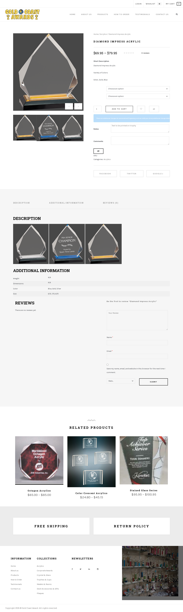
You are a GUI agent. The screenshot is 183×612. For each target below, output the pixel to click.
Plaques (40, 593)
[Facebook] (72, 569)
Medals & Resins (44, 584)
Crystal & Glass (44, 575)
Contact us (15, 589)
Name (110, 337)
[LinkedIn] (89, 569)
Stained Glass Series (143, 490)
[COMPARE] (154, 109)
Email (110, 351)
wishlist (153, 4)
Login (138, 4)
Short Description (101, 61)
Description (21, 203)
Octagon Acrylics (39, 490)
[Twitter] (80, 569)
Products (15, 575)
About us (14, 570)
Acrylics (103, 34)
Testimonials (16, 584)
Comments (98, 141)
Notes (96, 129)
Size (95, 94)
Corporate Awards (45, 570)
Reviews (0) (110, 203)
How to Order (16, 580)
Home (96, 34)
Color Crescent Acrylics (91, 493)
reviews (145, 53)
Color (96, 87)
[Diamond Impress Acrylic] (48, 72)
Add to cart (119, 109)
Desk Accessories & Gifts (48, 589)
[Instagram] (97, 569)
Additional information (66, 203)
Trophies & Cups (44, 580)
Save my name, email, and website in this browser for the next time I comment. (136, 371)
